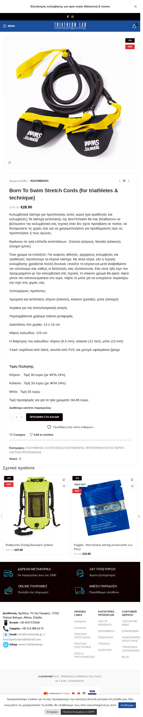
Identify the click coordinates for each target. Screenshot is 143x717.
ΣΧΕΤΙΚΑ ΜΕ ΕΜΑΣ (129, 623)
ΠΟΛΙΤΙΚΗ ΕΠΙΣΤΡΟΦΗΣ (82, 645)
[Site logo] (70, 26)
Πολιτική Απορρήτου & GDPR (79, 712)
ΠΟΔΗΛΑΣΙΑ (105, 637)
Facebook (80, 627)
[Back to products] (124, 181)
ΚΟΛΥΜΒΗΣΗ (39, 180)
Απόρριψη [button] (52, 712)
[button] (64, 480)
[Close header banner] (135, 6)
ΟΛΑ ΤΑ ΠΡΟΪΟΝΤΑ (105, 623)
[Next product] (128, 181)
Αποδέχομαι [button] (127, 705)
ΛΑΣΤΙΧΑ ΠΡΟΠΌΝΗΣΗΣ (25, 452)
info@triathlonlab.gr (30, 634)
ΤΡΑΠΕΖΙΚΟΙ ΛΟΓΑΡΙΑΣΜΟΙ (130, 649)
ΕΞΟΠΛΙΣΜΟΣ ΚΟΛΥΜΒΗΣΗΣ (64, 447)
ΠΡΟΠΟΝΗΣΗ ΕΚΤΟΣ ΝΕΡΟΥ (104, 447)
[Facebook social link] (68, 16)
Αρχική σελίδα (18, 180)
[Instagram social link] (72, 16)
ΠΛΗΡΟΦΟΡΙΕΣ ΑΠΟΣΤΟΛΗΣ (131, 639)
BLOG (125, 656)
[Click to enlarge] (10, 162)
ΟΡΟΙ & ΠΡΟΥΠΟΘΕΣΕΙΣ (83, 655)
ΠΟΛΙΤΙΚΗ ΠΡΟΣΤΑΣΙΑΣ (82, 636)
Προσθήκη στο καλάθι (44, 417)
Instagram (80, 621)
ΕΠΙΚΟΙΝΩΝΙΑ (130, 631)
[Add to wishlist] (64, 486)
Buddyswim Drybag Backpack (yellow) (29, 544)
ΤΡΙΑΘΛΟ (104, 643)
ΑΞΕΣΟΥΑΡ (105, 650)
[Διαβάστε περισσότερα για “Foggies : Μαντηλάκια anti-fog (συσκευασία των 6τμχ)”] (132, 480)
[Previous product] (119, 181)
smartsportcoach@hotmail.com (22, 639)
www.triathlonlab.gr (31, 644)
